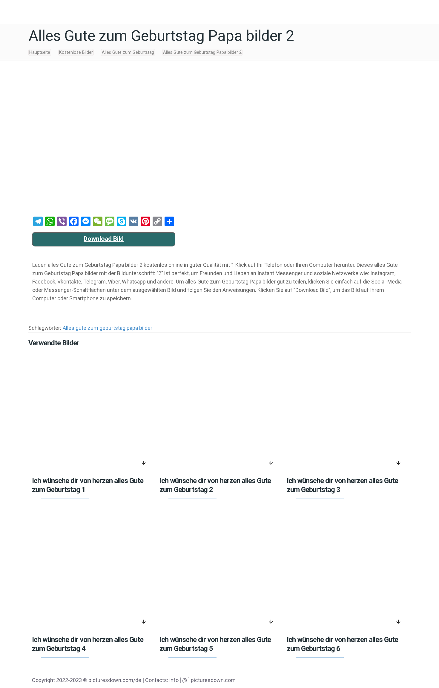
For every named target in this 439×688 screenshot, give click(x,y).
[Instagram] (394, 681)
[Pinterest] (379, 681)
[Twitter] (364, 681)
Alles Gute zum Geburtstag (128, 52)
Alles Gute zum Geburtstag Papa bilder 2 (202, 52)
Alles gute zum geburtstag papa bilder (107, 328)
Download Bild (104, 238)
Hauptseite (39, 52)
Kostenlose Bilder (76, 52)
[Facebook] (349, 681)
